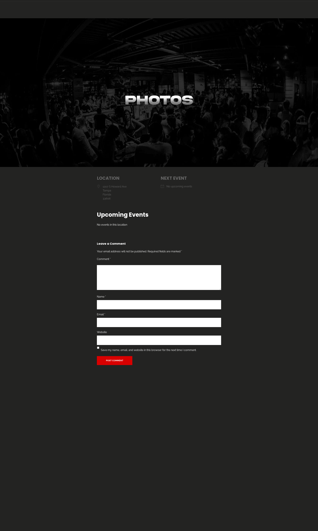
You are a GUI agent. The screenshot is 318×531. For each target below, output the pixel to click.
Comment (104, 259)
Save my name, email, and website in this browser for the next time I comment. (148, 350)
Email (101, 314)
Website (102, 332)
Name (101, 296)
